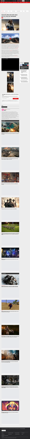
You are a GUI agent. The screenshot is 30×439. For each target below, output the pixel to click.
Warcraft (16, 44)
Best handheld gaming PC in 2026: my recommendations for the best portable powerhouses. (24, 81)
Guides (18, 2)
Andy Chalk (5, 109)
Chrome (9, 47)
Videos (21, 2)
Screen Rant (10, 50)
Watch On (3, 42)
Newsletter (24, 2)
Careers (22, 434)
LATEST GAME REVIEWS (26, 63)
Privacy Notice (3, 100)
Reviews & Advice (15, 2)
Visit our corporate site (22, 428)
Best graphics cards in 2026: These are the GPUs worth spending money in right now (24, 75)
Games (3, 2)
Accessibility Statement (17, 434)
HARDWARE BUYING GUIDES (22, 63)
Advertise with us (10, 434)
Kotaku (17, 47)
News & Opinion (10, 2)
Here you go (16, 48)
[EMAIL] (5, 110)
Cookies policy (3, 434)
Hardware (6, 2)
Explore (27, 2)
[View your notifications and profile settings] (27, 0)
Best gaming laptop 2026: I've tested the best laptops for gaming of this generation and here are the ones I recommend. (24, 78)
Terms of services (9, 100)
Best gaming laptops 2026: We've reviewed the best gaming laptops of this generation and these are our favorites (24, 71)
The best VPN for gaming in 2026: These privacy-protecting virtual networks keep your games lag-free (24, 67)
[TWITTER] (4, 110)
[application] (10, 64)
